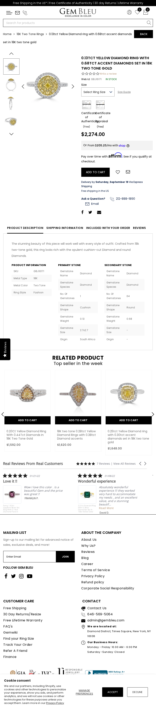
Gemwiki (10, 632)
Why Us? (88, 545)
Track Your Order (17, 644)
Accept (112, 692)
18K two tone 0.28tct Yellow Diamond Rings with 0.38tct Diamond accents (76, 435)
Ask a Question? (93, 199)
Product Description (25, 228)
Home (7, 34)
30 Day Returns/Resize (22, 614)
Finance (10, 656)
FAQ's (8, 626)
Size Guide (124, 92)
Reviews (139, 228)
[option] (48, 85)
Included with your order (108, 228)
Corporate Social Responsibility (107, 588)
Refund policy (92, 582)
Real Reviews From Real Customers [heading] (33, 463)
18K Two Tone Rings (30, 34)
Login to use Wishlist (118, 172)
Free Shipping (14, 608)
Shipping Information (64, 228)
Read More (105, 508)
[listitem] (32, 493)
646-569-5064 (100, 614)
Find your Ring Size (18, 638)
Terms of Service (95, 570)
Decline (137, 692)
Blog (85, 558)
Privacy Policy (55, 703)
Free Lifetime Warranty (22, 620)
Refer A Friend (15, 650)
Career (87, 564)
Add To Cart (27, 420)
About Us (88, 539)
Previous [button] (21, 85)
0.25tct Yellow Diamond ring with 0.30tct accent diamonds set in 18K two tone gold (128, 436)
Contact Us (96, 608)
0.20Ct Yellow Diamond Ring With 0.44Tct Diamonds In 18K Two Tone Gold (26, 435)
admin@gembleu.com (106, 620)
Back (143, 34)
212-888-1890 (125, 199)
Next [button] (71, 85)
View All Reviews (124, 464)
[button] (140, 463)
